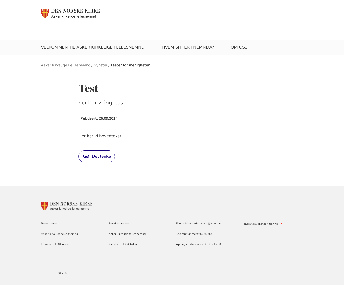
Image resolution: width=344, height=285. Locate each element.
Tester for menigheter (130, 65)
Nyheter (100, 65)
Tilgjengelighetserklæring (261, 224)
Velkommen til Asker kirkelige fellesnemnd (93, 47)
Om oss (239, 47)
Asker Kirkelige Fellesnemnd (66, 65)
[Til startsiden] (70, 13)
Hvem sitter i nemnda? (188, 47)
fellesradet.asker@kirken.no (203, 223)
